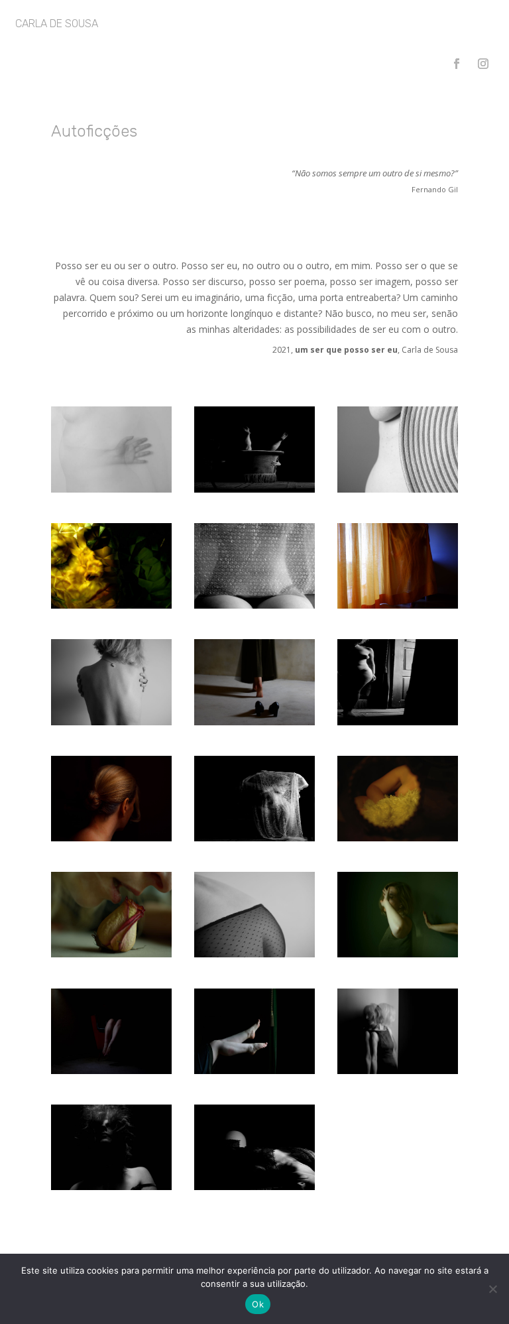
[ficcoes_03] (254, 837)
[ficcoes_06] (397, 489)
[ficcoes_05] (111, 489)
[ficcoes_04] (397, 721)
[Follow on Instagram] (483, 63)
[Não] (492, 1288)
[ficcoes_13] (111, 953)
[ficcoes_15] (254, 721)
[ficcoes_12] (111, 605)
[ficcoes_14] (111, 837)
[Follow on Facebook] (456, 63)
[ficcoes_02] (254, 1186)
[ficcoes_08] (111, 721)
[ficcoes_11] (397, 605)
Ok (258, 1304)
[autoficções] (397, 953)
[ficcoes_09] (254, 953)
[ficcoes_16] (397, 837)
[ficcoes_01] (254, 489)
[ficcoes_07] (254, 605)
